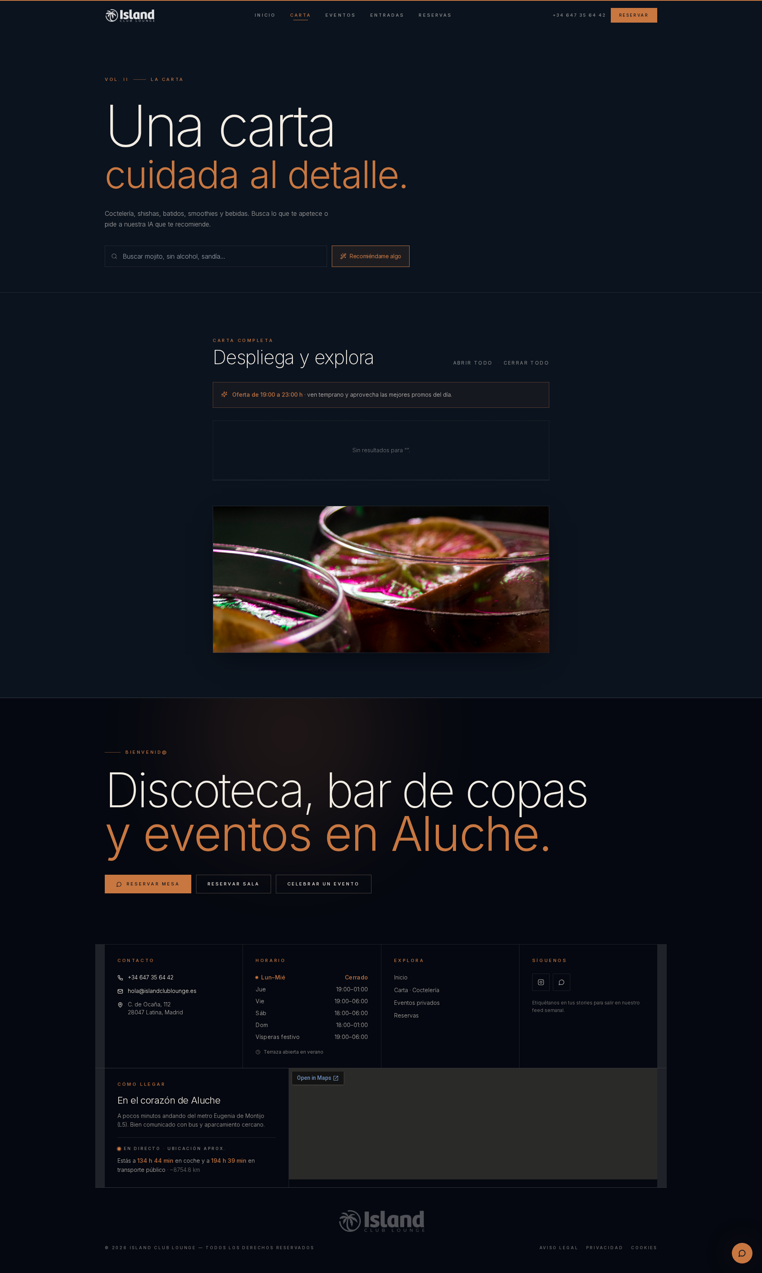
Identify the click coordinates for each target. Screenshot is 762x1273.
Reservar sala (234, 884)
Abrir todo (473, 363)
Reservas (406, 1015)
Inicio (401, 977)
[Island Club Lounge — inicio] (129, 15)
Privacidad (604, 1247)
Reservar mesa (153, 884)
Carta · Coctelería (416, 990)
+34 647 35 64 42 (579, 15)
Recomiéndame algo (375, 256)
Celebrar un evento (323, 884)
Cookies (644, 1247)
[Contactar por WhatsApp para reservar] (742, 1253)
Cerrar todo (526, 363)
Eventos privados (417, 1002)
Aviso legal (559, 1247)
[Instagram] (541, 982)
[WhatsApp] (561, 982)
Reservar (634, 15)
